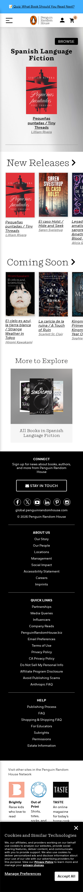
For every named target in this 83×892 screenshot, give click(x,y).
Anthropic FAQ (41, 684)
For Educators (41, 726)
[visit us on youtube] (37, 502)
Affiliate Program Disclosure (41, 671)
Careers (41, 578)
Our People (41, 545)
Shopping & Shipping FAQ (41, 720)
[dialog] (41, 857)
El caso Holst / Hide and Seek (51, 223)
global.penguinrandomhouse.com (41, 510)
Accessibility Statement (41, 571)
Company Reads (41, 626)
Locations (41, 552)
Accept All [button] (66, 876)
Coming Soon (39, 262)
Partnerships (41, 607)
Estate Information (41, 745)
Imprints (41, 584)
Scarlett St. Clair (51, 334)
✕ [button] (76, 828)
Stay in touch (43, 485)
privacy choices (33, 865)
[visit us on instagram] (67, 502)
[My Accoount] (62, 20)
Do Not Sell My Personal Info (41, 665)
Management (41, 558)
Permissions (41, 739)
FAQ (41, 713)
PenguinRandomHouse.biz (41, 632)
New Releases (38, 163)
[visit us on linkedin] (47, 502)
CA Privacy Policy (41, 658)
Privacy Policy (41, 652)
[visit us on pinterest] (57, 502)
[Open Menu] (9, 20)
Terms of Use (41, 645)
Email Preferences (41, 639)
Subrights (41, 733)
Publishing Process (41, 707)
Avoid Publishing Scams (41, 678)
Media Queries (41, 613)
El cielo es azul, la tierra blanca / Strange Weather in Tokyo (18, 329)
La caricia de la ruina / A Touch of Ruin (52, 325)
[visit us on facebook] (17, 502)
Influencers (41, 620)
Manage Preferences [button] (23, 874)
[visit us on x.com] (27, 502)
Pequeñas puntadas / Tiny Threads (19, 226)
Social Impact (41, 565)
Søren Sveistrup (51, 230)
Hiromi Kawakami (18, 342)
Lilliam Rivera (41, 132)
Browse (66, 41)
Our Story (41, 539)
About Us (41, 532)
